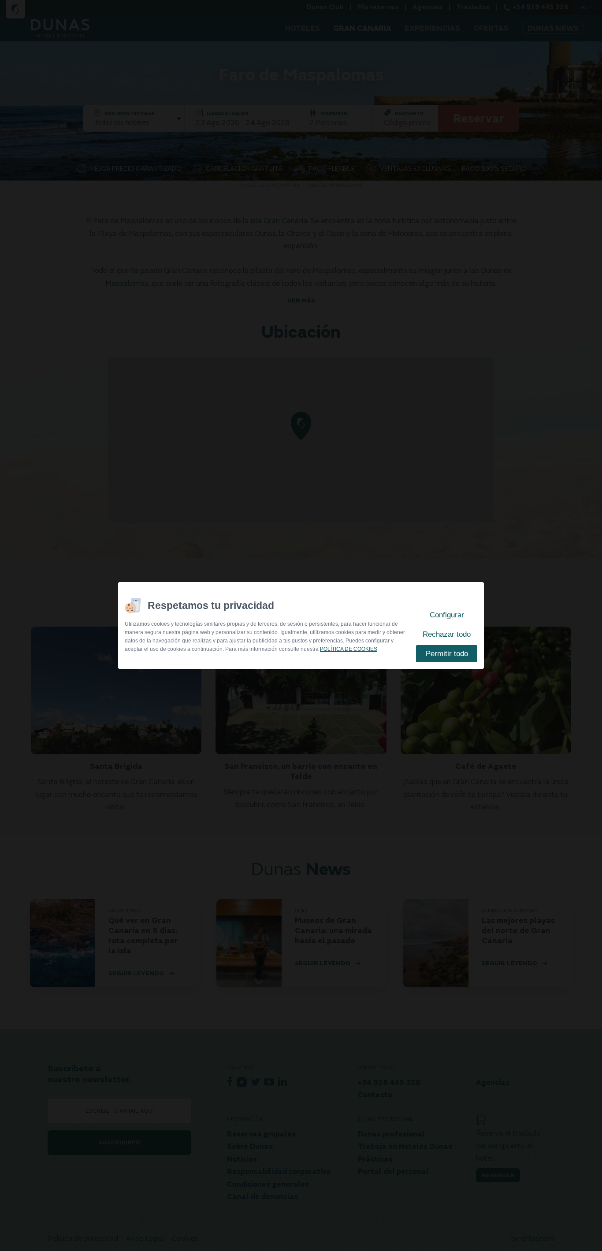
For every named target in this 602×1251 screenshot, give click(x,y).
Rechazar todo (447, 634)
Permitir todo (447, 653)
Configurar (447, 615)
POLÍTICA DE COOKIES (348, 649)
